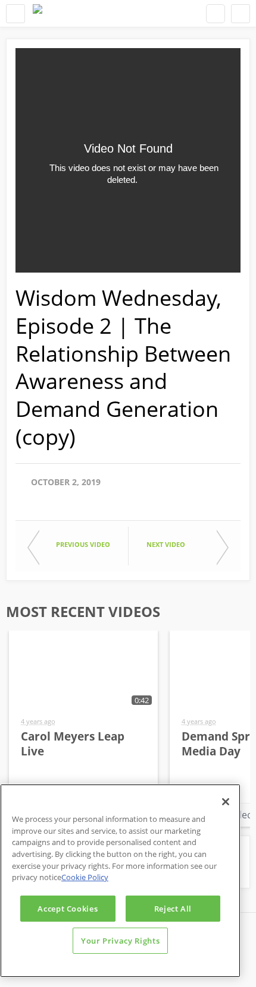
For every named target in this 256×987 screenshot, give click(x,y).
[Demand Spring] (37, 13)
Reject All (173, 908)
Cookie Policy (84, 877)
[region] (120, 880)
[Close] (226, 802)
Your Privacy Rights (120, 940)
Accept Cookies (68, 908)
